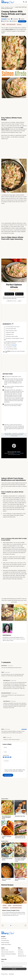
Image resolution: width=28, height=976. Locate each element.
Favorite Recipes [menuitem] (5, 940)
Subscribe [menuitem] (20, 949)
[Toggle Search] (23, 2)
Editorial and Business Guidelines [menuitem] (8, 954)
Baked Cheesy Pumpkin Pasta (10, 910)
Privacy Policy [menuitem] (4, 974)
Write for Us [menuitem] (20, 954)
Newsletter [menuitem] (11, 974)
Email (2, 961)
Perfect (10, 757)
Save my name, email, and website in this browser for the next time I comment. (15, 770)
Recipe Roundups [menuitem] (5, 942)
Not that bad (5, 757)
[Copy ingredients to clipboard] (13, 323)
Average (7, 757)
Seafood (19, 24)
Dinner (12, 7)
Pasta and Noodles (11, 24)
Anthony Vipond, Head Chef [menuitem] (7, 952)
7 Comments (15, 19)
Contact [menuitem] (3, 955)
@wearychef (16, 453)
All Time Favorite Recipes (15, 907)
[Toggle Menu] (26, 2)
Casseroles (5, 907)
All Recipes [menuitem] (3, 938)
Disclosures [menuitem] (20, 952)
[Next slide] (25, 925)
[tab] (10, 925)
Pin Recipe (20, 293)
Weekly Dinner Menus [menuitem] (6, 944)
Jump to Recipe (22, 21)
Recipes (7, 7)
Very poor (3, 757)
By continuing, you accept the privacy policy (12, 966)
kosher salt (14, 344)
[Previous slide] (2, 925)
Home (2, 7)
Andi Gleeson (14, 21)
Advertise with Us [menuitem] (22, 955)
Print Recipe (10, 293)
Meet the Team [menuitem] (4, 949)
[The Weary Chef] (7, 2)
